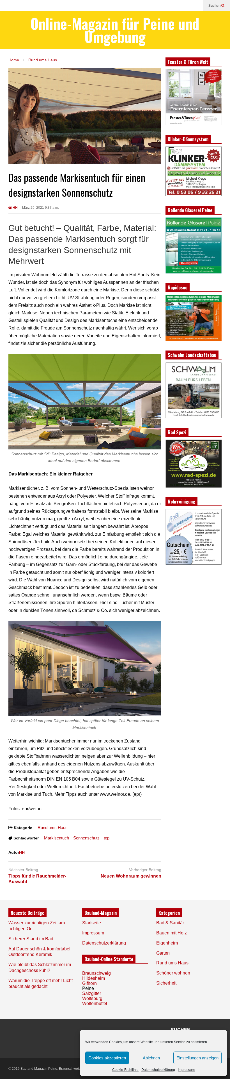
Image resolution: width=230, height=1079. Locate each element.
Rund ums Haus (53, 827)
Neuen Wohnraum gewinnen (131, 876)
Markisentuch (56, 838)
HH (15, 208)
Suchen (214, 6)
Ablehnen (151, 1057)
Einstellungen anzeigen (197, 1057)
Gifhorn (89, 983)
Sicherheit (166, 983)
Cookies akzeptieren (107, 1057)
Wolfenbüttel (94, 1003)
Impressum (186, 1070)
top (106, 838)
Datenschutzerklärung (158, 1070)
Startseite (91, 922)
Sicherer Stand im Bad (30, 938)
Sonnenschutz (86, 838)
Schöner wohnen (173, 973)
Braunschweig (96, 973)
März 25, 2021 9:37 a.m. (40, 208)
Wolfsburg (92, 998)
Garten (163, 953)
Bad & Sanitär (170, 922)
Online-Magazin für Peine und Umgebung (115, 30)
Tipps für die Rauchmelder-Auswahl (37, 879)
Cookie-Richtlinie (125, 1070)
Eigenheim (167, 943)
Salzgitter (91, 993)
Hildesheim (93, 978)
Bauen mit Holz (171, 933)
